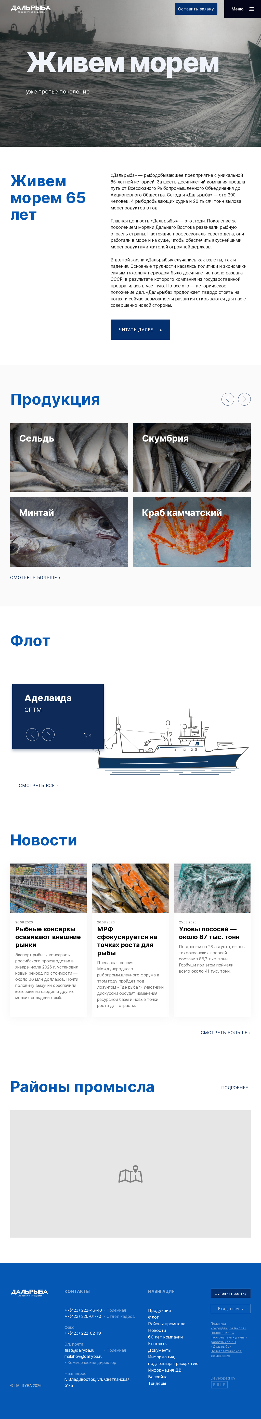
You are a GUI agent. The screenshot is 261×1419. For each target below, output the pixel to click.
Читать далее (137, 329)
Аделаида (48, 698)
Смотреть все (37, 785)
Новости (157, 1330)
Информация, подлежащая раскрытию (173, 1360)
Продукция (159, 1310)
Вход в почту (230, 1308)
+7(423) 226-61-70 (82, 1316)
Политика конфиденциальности (228, 1326)
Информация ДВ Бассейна (164, 1373)
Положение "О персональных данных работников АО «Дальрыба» (229, 1339)
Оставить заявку (196, 8)
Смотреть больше (34, 577)
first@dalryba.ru (79, 1350)
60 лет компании (165, 1337)
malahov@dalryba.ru (83, 1356)
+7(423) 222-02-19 (82, 1333)
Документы (159, 1350)
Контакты (157, 1343)
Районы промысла (167, 1323)
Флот (153, 1317)
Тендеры (157, 1383)
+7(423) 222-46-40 (83, 1310)
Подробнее (235, 1087)
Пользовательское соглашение (226, 1353)
